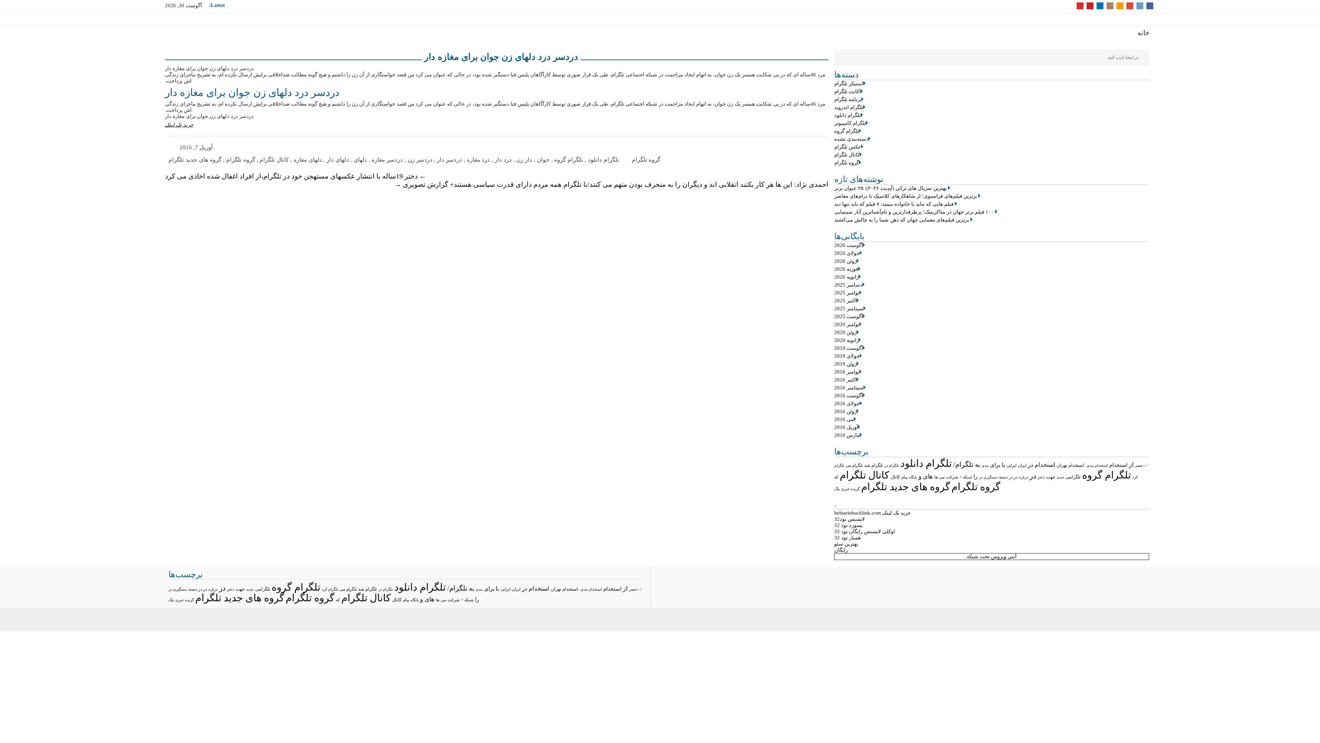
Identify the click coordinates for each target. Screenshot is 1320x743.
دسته (1003, 477)
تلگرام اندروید (848, 107)
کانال (895, 477)
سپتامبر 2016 (849, 387)
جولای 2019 (847, 356)
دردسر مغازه (387, 160)
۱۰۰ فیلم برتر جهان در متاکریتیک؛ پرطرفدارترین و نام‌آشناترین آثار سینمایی (914, 212)
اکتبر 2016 (845, 380)
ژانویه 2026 (846, 277)
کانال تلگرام (847, 155)
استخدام (1118, 465)
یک (837, 488)
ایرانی (1011, 465)
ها (936, 477)
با (1003, 465)
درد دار (503, 160)
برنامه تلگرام (847, 99)
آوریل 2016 (846, 427)
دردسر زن (420, 160)
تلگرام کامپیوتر (850, 123)
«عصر (1140, 465)
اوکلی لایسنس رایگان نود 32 (864, 531)
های (928, 476)
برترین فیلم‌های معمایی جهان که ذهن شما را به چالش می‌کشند (901, 220)
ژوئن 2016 (845, 411)
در (1033, 476)
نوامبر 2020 (846, 324)
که (836, 477)
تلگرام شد (873, 465)
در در (1013, 477)
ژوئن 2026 (845, 261)
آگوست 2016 (848, 395)
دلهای (360, 160)
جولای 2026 (847, 253)
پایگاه (913, 477)
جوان (543, 160)
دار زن (524, 160)
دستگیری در (988, 477)
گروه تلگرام (846, 162)
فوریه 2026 (846, 269)
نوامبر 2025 (846, 292)
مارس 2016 (847, 435)
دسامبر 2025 (848, 285)
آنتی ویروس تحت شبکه (991, 556)
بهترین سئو (846, 544)
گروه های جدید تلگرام (905, 486)
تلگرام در (891, 465)
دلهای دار (338, 160)
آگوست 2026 (848, 245)
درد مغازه (478, 160)
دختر (1041, 477)
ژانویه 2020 (846, 340)
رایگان (841, 550)
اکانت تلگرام (847, 91)
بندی (985, 465)
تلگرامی (1073, 477)
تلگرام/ (963, 464)
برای (995, 465)
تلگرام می (854, 465)
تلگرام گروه (846, 131)
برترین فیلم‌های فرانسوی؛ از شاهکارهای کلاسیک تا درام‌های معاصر (905, 196)
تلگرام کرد (330, 589)
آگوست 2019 (848, 348)
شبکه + (965, 477)
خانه (1143, 32)
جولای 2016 (847, 403)
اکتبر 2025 (845, 300)
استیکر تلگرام (849, 83)
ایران (1022, 465)
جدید (1060, 477)
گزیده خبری (850, 489)
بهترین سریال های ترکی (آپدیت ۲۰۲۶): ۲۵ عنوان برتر (890, 188)
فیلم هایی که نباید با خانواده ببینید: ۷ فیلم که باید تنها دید (894, 204)
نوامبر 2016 (846, 372)
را (976, 477)
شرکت (952, 477)
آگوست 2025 (848, 316)
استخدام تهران (1070, 465)
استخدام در (1041, 465)
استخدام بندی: (1097, 465)
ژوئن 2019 (845, 364)
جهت (1050, 477)
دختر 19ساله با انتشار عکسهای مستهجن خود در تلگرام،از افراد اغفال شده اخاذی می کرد (295, 176)
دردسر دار (449, 160)
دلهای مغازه (308, 160)
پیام (904, 477)
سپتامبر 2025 (849, 308)
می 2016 (844, 419)
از (1131, 464)
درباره (1023, 477)
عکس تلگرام (847, 147)
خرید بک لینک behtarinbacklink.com (872, 513)
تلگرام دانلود (847, 115)
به (977, 464)
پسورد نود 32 (848, 525)
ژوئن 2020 (845, 332)
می (942, 477)
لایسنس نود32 (849, 519)
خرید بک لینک (179, 125)
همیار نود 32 (847, 537)
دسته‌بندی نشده (851, 139)
